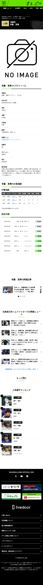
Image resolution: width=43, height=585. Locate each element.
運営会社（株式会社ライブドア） (12, 551)
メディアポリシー (7, 541)
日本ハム (14, 196)
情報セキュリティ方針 (9, 530)
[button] (18, 296)
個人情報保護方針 (7, 525)
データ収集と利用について (10, 536)
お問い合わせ (6, 515)
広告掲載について (7, 520)
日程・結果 (39, 8)
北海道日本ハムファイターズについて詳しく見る (20, 369)
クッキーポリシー (7, 546)
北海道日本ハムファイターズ (11, 139)
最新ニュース (7, 8)
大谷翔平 (17, 8)
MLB (25, 8)
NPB (31, 8)
